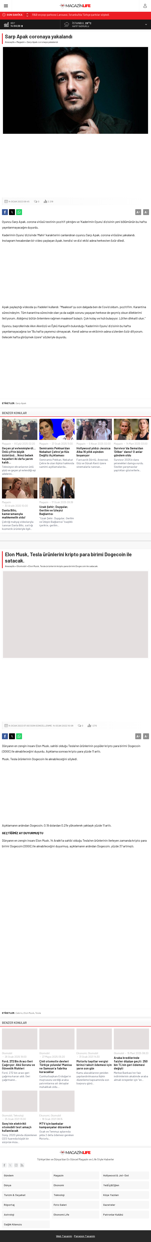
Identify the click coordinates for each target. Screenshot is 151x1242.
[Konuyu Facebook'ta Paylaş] (5, 212)
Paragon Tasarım (84, 1236)
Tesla (38, 1012)
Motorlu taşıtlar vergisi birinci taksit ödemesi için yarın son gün (94, 1064)
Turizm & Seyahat (15, 1195)
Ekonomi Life (61, 1214)
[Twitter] (10, 1165)
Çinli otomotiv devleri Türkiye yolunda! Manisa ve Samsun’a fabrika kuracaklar (55, 1066)
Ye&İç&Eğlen (111, 1185)
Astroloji (9, 1214)
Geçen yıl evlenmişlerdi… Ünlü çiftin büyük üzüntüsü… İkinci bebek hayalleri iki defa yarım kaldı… (19, 455)
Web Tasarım (64, 1236)
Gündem (9, 1175)
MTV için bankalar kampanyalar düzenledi (55, 1125)
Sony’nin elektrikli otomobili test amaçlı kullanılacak (16, 1127)
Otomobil (21, 566)
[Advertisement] (75, 166)
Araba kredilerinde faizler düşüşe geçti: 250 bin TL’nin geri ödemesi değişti (131, 1063)
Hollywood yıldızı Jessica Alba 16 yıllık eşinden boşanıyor (93, 451)
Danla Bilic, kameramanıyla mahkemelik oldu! (14, 513)
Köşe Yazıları (111, 1195)
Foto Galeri (60, 1204)
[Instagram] (16, 1165)
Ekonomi (81, 1053)
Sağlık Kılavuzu (13, 1224)
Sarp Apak (21, 403)
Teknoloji (18, 1115)
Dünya (7, 1185)
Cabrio (19, 1012)
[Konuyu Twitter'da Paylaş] (12, 212)
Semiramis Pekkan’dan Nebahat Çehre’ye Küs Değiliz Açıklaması (54, 451)
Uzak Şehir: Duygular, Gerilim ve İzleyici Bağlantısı (53, 510)
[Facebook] (4, 1165)
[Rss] (22, 1165)
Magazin (21, 42)
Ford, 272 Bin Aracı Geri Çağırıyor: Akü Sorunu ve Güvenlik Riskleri (18, 1064)
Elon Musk (29, 1012)
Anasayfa (10, 42)
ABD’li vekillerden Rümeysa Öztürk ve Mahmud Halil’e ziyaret (66, 14)
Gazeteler (109, 1204)
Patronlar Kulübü (113, 1214)
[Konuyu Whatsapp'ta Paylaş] (19, 212)
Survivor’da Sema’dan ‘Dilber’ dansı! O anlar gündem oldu (128, 451)
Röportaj (9, 1204)
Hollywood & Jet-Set (116, 1175)
